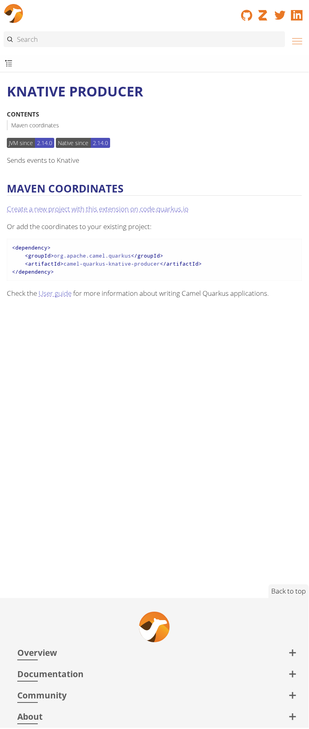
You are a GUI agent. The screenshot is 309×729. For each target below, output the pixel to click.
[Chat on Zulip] (263, 12)
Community (42, 695)
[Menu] (295, 40)
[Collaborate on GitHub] (246, 12)
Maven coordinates (35, 125)
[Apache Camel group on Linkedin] (297, 12)
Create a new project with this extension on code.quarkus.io (97, 208)
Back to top (288, 591)
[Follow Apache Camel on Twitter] (280, 12)
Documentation (50, 674)
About (30, 716)
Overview (37, 652)
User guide (55, 293)
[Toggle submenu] (8, 63)
